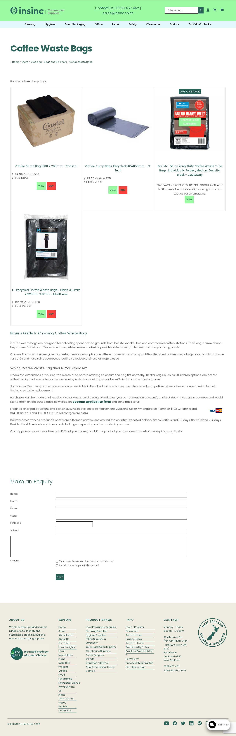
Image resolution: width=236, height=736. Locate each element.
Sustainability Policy (137, 647)
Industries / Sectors (97, 663)
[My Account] (208, 10)
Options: (15, 560)
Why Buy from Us (66, 688)
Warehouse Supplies (98, 651)
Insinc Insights (66, 647)
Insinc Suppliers (64, 661)
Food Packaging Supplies (101, 627)
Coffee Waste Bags (80, 61)
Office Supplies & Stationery (96, 641)
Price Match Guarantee (139, 663)
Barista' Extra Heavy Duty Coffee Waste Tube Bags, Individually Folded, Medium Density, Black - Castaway (190, 170)
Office (99, 24)
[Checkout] (222, 10)
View (189, 199)
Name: (14, 493)
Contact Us (104, 8)
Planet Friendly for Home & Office (100, 669)
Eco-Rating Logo (135, 667)
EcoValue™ (132, 659)
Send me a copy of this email (78, 565)
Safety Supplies (95, 655)
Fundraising (65, 678)
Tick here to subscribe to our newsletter (86, 561)
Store (25, 61)
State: (13, 515)
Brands (90, 659)
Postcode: (15, 523)
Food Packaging (75, 24)
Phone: (14, 508)
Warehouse (153, 24)
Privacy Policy (134, 639)
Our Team (64, 643)
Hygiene (50, 24)
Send (60, 577)
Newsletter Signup (67, 683)
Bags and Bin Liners (55, 61)
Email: (13, 501)
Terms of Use (133, 635)
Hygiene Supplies (96, 635)
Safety (133, 24)
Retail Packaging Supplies (101, 647)
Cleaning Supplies (96, 631)
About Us (63, 639)
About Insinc (65, 635)
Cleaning (30, 24)
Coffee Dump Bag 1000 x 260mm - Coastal (46, 166)
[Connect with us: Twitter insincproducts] (183, 723)
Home (16, 61)
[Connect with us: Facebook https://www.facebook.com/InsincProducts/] (175, 723)
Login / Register (63, 704)
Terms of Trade (135, 643)
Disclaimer (132, 631)
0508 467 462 (127, 8)
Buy (51, 186)
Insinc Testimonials (66, 696)
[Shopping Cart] (215, 10)
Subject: (14, 530)
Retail (115, 24)
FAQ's (61, 675)
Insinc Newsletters (65, 653)
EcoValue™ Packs (199, 24)
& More (174, 24)
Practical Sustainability (139, 651)
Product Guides (63, 669)
